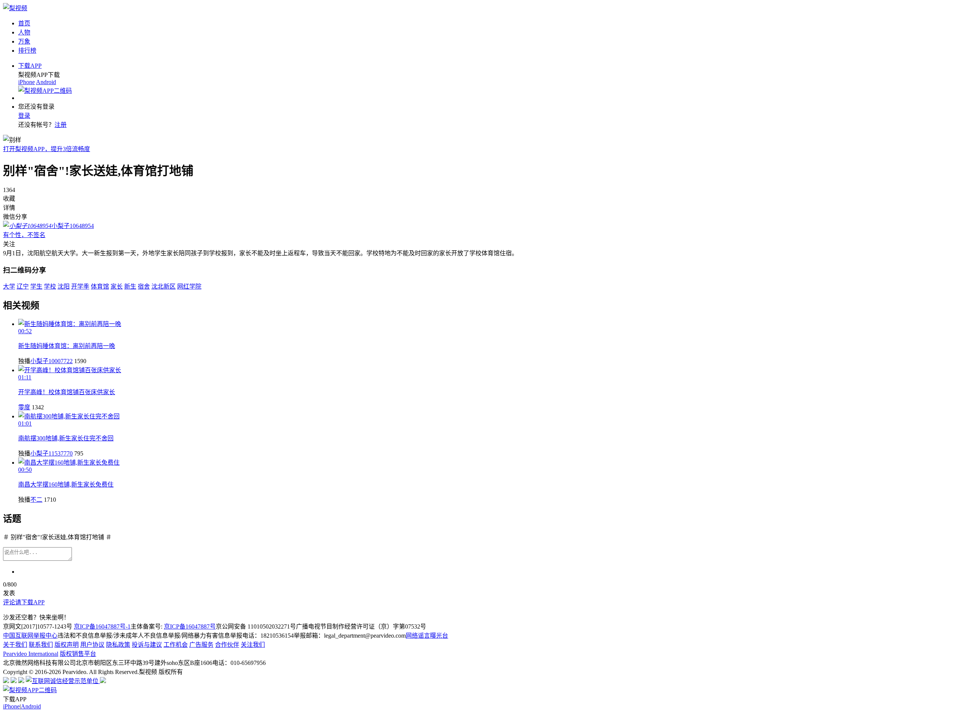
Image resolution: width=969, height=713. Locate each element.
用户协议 (92, 644)
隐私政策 (118, 644)
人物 (24, 32)
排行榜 (27, 50)
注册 (61, 125)
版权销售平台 (78, 654)
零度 (24, 407)
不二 (36, 499)
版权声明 (67, 644)
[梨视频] (15, 8)
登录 (24, 115)
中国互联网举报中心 (30, 635)
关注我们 (253, 644)
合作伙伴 (227, 644)
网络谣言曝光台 (427, 635)
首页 (24, 23)
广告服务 (201, 644)
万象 (24, 41)
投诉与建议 (147, 644)
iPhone (26, 82)
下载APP (30, 65)
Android (46, 82)
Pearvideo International (30, 654)
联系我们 (41, 644)
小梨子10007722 (51, 361)
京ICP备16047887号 (190, 626)
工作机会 (176, 644)
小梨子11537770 (51, 453)
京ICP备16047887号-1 (102, 626)
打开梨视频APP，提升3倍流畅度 (46, 149)
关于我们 (15, 644)
